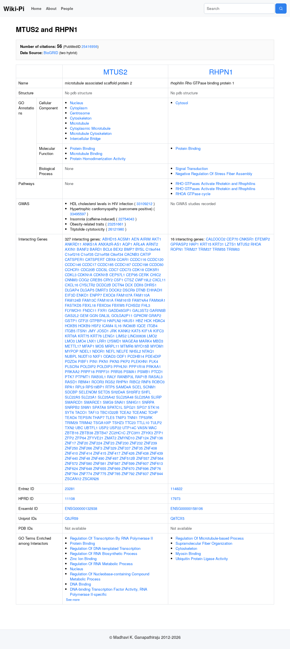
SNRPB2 (72, 407)
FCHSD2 (133, 305)
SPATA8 (99, 407)
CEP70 (232, 239)
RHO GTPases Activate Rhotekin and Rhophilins (215, 183)
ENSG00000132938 (81, 508)
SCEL (137, 387)
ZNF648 (85, 468)
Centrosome (80, 113)
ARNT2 (152, 244)
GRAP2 (155, 315)
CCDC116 (138, 259)
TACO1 (81, 412)
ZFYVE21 (95, 438)
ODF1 (121, 356)
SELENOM (88, 392)
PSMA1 (129, 371)
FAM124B (73, 300)
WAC (152, 427)
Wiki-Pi (13, 8)
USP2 (103, 427)
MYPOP (71, 351)
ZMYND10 (126, 438)
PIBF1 (83, 361)
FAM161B (123, 300)
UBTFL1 (91, 427)
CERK (144, 274)
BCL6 (107, 249)
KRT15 (205, 244)
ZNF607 (142, 463)
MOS (99, 346)
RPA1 (69, 387)
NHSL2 (135, 351)
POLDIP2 (88, 366)
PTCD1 (157, 371)
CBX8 (111, 259)
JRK (113, 330)
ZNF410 (71, 453)
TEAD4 (71, 417)
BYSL (139, 249)
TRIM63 (233, 249)
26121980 (116, 229)
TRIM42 (85, 422)
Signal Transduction (192, 168)
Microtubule (79, 123)
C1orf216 (72, 254)
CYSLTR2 (87, 285)
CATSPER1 (74, 259)
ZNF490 (97, 458)
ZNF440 (71, 458)
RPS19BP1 (95, 387)
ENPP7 (96, 295)
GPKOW (141, 315)
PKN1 (103, 361)
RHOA (256, 244)
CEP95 (132, 274)
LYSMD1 (114, 341)
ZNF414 (85, 453)
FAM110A (142, 295)
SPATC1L (115, 407)
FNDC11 (90, 310)
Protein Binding (82, 148)
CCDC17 (89, 264)
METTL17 (73, 346)
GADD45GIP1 (119, 310)
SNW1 (86, 407)
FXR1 (102, 310)
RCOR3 (97, 381)
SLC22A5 (72, 397)
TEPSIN (84, 417)
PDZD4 (71, 361)
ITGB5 (70, 330)
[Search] (281, 8)
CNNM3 (71, 279)
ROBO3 (158, 381)
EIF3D (70, 295)
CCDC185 (105, 264)
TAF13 (93, 412)
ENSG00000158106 (186, 508)
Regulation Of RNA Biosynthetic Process (103, 553)
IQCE (141, 325)
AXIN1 (70, 249)
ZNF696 (142, 468)
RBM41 (84, 381)
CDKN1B (100, 274)
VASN (142, 427)
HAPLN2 (114, 320)
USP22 (115, 427)
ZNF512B (127, 458)
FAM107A (124, 295)
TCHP (153, 412)
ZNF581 (99, 463)
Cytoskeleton (80, 118)
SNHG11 (133, 402)
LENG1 (109, 336)
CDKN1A (85, 274)
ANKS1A (90, 244)
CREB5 (96, 279)
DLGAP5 (87, 290)
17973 (175, 498)
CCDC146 (73, 264)
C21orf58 (102, 254)
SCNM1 (149, 387)
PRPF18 (88, 371)
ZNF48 (84, 458)
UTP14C (129, 427)
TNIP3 (121, 417)
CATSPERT (95, 259)
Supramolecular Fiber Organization (204, 543)
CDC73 (125, 269)
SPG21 (130, 407)
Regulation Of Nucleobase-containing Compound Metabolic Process (109, 576)
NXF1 (97, 356)
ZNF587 (113, 463)
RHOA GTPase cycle (193, 193)
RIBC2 (134, 381)
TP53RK (146, 417)
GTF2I (83, 320)
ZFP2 (69, 438)
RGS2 (110, 381)
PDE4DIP (153, 356)
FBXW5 (118, 305)
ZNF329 (109, 448)
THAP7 (99, 417)
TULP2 (156, 422)
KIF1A (147, 330)
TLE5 (110, 417)
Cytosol (182, 102)
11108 (70, 498)
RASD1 (71, 381)
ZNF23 (108, 443)
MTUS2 (115, 71)
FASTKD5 (73, 305)
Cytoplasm (79, 107)
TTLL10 (143, 422)
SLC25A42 (106, 397)
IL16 (117, 325)
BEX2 (118, 249)
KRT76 (96, 336)
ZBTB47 (101, 432)
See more (73, 599)
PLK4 (153, 361)
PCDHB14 (135, 356)
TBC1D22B (109, 412)
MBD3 (158, 341)
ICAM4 (107, 325)
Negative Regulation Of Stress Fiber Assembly (214, 173)
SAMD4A (123, 387)
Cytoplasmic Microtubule (90, 128)
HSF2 (96, 325)
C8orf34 (116, 254)
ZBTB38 (86, 432)
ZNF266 (85, 448)
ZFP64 (80, 438)
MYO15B (142, 346)
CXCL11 (159, 279)
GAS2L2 (72, 315)
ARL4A (139, 244)
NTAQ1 (148, 351)
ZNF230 (122, 443)
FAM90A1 (157, 300)
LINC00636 (137, 336)
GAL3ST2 (140, 310)
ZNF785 (113, 473)
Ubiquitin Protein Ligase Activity (202, 558)
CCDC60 (156, 264)
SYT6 (69, 412)
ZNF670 (128, 468)
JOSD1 (103, 330)
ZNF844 (156, 473)
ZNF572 (71, 463)
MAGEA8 (130, 341)
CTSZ (129, 279)
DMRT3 (101, 290)
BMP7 (129, 249)
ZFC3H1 (133, 432)
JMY (92, 330)
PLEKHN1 (139, 361)
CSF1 (118, 279)
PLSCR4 (72, 366)
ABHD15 (109, 239)
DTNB (141, 290)
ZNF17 (70, 443)
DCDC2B (103, 285)
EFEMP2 (262, 239)
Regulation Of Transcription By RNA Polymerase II (111, 538)
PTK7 (69, 376)
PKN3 (114, 361)
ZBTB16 (71, 432)
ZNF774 (85, 473)
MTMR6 (126, 346)
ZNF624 (71, 468)
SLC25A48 (124, 397)
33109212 (144, 203)
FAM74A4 (140, 300)
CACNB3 (131, 254)
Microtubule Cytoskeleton (91, 133)
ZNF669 (113, 468)
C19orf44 (153, 249)
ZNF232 (136, 443)
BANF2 (83, 249)
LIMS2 (121, 336)
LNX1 (91, 341)
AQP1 (127, 244)
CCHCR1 (72, 269)
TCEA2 (125, 412)
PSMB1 (143, 371)
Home (36, 8)
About (51, 8)
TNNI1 (132, 417)
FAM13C (89, 300)
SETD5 (104, 392)
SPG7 (142, 407)
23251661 (115, 224)
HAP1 (194, 244)
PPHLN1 (121, 366)
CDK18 (138, 269)
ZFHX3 (147, 432)
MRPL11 (112, 346)
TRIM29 (71, 422)
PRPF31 (103, 371)
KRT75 (83, 336)
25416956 (89, 46)
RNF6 (146, 381)
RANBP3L (125, 376)
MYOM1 (157, 346)
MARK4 (145, 341)
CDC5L (102, 269)
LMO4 (81, 341)
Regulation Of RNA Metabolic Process (101, 563)
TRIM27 (190, 249)
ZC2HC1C (117, 432)
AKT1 (156, 239)
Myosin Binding (188, 553)
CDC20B (88, 269)
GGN (93, 315)
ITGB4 (152, 325)
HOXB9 (84, 325)
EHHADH (154, 290)
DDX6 (138, 285)
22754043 (126, 219)
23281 (70, 488)
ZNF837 (142, 473)
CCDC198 (140, 264)
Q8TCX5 (177, 518)
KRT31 (218, 244)
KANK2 (124, 330)
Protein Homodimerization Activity (98, 158)
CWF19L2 (143, 279)
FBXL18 (89, 305)
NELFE (122, 351)
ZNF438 (142, 453)
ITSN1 (81, 330)
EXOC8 (109, 295)
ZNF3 (97, 448)
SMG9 (108, 402)
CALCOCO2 (215, 239)
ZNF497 (111, 458)
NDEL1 (85, 351)
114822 (176, 488)
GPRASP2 (179, 244)
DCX (129, 285)
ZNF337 (124, 448)
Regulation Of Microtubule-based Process (210, 538)
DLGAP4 (72, 290)
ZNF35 (137, 448)
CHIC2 (155, 274)
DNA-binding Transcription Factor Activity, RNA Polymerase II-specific (108, 591)
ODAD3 (109, 356)
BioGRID (51, 52)
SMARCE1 (93, 402)
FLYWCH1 (73, 310)
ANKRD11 (73, 244)
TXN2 (69, 427)
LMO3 (70, 341)
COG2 (84, 279)
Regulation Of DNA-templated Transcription (105, 548)
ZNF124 (142, 438)
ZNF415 (99, 453)
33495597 (78, 213)
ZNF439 (156, 453)
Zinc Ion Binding (83, 558)
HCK (148, 320)
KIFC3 (158, 330)
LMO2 (152, 336)
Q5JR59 (71, 518)
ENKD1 (82, 295)
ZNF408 (150, 448)
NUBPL (71, 356)
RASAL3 (155, 376)
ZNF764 (71, 473)
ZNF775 (99, 473)
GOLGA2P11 (122, 315)
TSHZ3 (118, 422)
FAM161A (105, 300)
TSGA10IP (102, 422)
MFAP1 (88, 346)
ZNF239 (150, 443)
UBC (79, 427)
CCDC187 (123, 264)
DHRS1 (150, 285)
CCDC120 (155, 259)
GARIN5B (158, 310)
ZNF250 (71, 448)
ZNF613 (156, 463)
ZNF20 (82, 443)
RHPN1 (221, 71)
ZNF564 (156, 458)
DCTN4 (118, 285)
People (67, 8)
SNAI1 (119, 402)
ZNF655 (99, 468)
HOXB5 (71, 325)
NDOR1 (98, 351)
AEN (135, 239)
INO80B (129, 325)
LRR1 (101, 341)
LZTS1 (230, 244)
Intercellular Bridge (85, 138)
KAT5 (135, 330)
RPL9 (79, 387)
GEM (84, 315)
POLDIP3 (104, 366)
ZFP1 (158, 432)
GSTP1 (71, 320)
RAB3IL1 (98, 376)
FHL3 (145, 305)
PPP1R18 (137, 366)
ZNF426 (128, 453)
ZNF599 (128, 463)
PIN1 (93, 361)
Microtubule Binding (86, 153)
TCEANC (139, 412)
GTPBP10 (97, 320)
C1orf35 (87, 254)
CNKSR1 (246, 239)
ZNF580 (85, 463)
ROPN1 (176, 249)
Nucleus (76, 102)
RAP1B (141, 376)
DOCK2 (115, 290)
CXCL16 (71, 285)
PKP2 (125, 361)
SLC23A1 (89, 397)
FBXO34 (104, 305)
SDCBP (71, 392)
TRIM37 (204, 249)
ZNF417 (113, 453)
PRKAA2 (72, 371)
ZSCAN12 (73, 478)
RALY (111, 376)
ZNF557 (142, 458)
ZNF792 (128, 473)
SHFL (146, 392)
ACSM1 (124, 239)
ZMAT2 (110, 438)
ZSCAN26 (90, 478)
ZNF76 (155, 468)
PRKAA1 (153, 366)
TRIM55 (218, 249)
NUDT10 (85, 356)
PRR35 (116, 371)
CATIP (145, 254)
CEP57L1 (117, 274)
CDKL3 (70, 274)
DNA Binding (80, 584)
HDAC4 (159, 320)
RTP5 (110, 387)
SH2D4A (118, 392)
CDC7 (113, 269)
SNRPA (148, 402)
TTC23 (130, 422)
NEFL (110, 351)
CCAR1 (123, 259)
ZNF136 (156, 438)
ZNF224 (95, 443)
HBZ (139, 320)
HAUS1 (128, 320)
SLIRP (156, 397)
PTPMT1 (82, 376)
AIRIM (145, 239)
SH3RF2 (133, 392)
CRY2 (108, 279)
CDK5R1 (152, 269)
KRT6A (71, 336)
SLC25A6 (142, 397)
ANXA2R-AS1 (109, 244)
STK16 (153, 407)
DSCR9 (129, 290)
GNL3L (104, 315)
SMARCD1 (74, 402)
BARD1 (96, 249)
